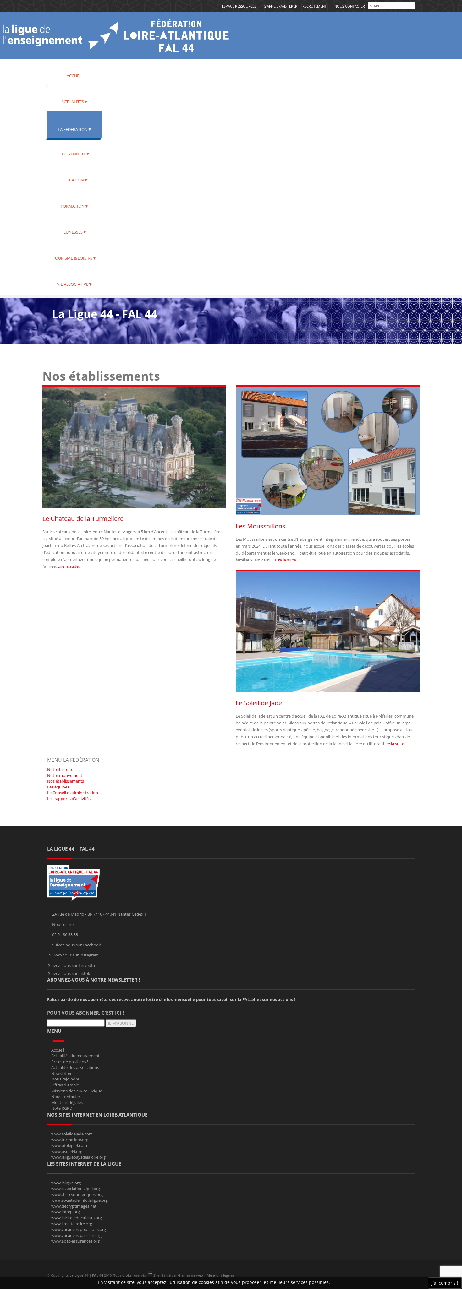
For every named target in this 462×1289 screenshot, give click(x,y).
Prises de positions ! (69, 1061)
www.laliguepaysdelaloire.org (78, 1157)
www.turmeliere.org (69, 1139)
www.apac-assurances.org (75, 1241)
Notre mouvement (64, 775)
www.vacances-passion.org (76, 1235)
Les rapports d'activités (69, 798)
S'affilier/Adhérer (280, 6)
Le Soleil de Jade (259, 703)
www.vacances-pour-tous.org (78, 1229)
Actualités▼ (74, 102)
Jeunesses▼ (75, 232)
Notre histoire (60, 769)
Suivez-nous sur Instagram (74, 955)
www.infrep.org (65, 1212)
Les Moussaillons (260, 526)
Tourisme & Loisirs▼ (74, 258)
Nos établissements (65, 781)
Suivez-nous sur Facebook (76, 945)
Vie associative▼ (74, 284)
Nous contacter (349, 6)
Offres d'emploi (65, 1085)
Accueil (75, 76)
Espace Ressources (239, 6)
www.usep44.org (66, 1151)
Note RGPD (61, 1108)
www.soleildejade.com (72, 1134)
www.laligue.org (66, 1183)
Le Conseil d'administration (72, 792)
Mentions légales (67, 1102)
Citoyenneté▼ (74, 154)
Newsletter (61, 1073)
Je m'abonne (121, 1023)
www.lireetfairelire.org (71, 1224)
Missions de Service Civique (76, 1091)
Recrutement (314, 6)
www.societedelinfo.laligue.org (79, 1200)
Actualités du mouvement (75, 1056)
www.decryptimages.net (73, 1206)
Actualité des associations (75, 1067)
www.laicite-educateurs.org (76, 1218)
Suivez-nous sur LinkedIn (71, 965)
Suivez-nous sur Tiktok (69, 973)
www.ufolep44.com (69, 1145)
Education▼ (74, 180)
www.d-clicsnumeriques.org (77, 1194)
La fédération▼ (75, 129)
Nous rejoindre (65, 1079)
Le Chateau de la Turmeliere (83, 518)
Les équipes (58, 787)
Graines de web (190, 1275)
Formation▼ (75, 206)
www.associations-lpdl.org (75, 1188)
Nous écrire (63, 924)
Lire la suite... (69, 566)
